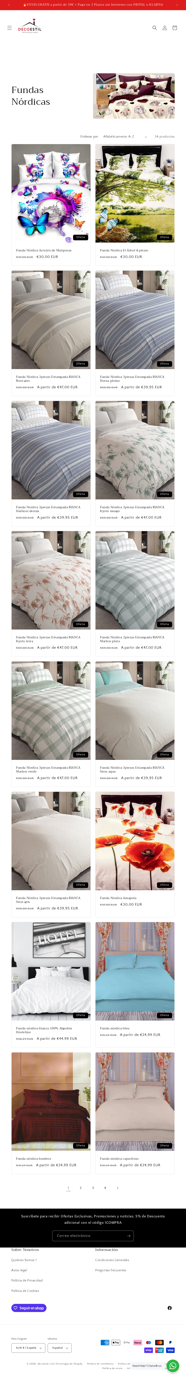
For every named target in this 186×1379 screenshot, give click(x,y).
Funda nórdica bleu (115, 1029)
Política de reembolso (100, 1363)
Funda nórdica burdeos (33, 1159)
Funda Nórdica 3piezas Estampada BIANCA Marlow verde (48, 770)
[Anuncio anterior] (9, 5)
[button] (10, 28)
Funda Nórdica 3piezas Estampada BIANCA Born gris (48, 379)
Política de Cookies (25, 1291)
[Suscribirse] (129, 1236)
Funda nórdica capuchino (119, 1159)
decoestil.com (46, 1363)
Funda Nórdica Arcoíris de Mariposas (44, 251)
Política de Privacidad (27, 1280)
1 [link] (68, 1188)
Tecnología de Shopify (69, 1363)
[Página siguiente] (117, 1188)
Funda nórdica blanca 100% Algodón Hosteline (44, 1030)
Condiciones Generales (112, 1260)
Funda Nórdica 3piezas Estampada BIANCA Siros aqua (132, 770)
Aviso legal (19, 1270)
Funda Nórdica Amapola (118, 898)
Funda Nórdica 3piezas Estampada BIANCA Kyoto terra (48, 639)
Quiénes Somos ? (24, 1260)
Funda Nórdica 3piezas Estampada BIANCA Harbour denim (48, 509)
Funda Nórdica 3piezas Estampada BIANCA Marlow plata (132, 639)
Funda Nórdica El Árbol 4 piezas (124, 251)
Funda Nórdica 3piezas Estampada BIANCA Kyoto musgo (132, 509)
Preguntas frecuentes (110, 1270)
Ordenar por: (89, 136)
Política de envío (112, 1368)
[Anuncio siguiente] (177, 5)
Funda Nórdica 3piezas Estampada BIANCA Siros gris (48, 900)
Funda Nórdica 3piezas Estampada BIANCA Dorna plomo (132, 379)
